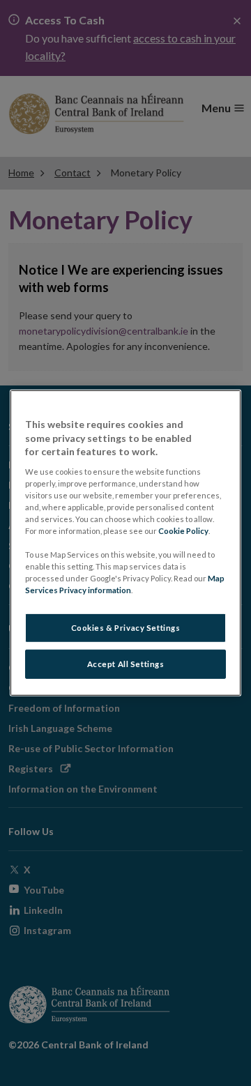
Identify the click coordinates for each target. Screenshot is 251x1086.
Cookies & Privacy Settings (126, 627)
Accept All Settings (126, 663)
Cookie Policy (183, 530)
